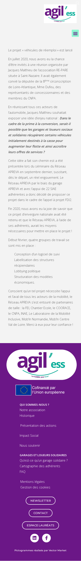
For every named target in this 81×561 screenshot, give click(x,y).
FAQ (22, 472)
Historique (27, 415)
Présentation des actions (38, 425)
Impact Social (29, 435)
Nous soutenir (30, 445)
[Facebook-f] (46, 538)
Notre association (32, 410)
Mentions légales (32, 482)
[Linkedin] (34, 538)
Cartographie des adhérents (40, 466)
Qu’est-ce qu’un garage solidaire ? (44, 460)
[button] (78, 4)
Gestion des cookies (35, 487)
